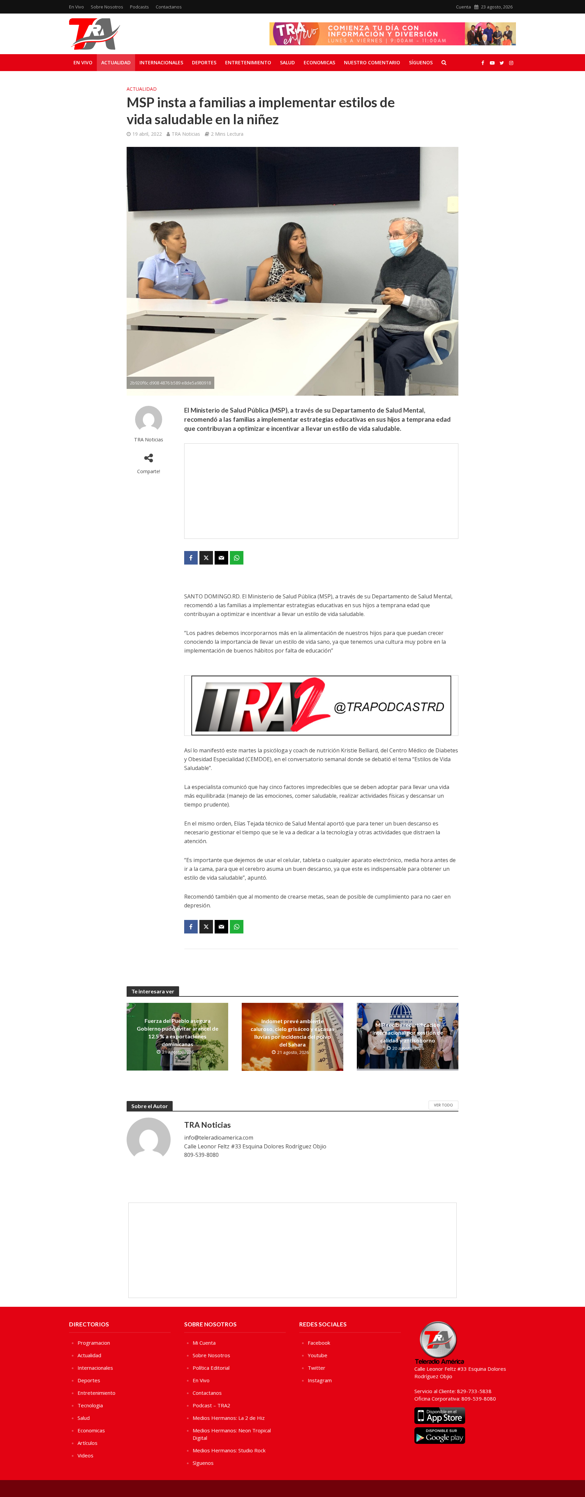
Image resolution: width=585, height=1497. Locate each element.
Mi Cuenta (204, 1342)
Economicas (319, 62)
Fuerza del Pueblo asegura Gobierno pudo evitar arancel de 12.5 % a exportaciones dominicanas (177, 1032)
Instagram (320, 1380)
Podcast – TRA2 (211, 1405)
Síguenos (421, 62)
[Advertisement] (321, 491)
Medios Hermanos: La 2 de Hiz (229, 1417)
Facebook (319, 1342)
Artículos (88, 1442)
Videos (85, 1455)
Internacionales (161, 62)
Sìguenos (203, 1462)
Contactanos (169, 7)
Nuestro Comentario (372, 62)
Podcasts (139, 7)
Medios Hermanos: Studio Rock (229, 1450)
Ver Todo (443, 1104)
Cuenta (463, 7)
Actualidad (116, 62)
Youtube (317, 1355)
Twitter (316, 1367)
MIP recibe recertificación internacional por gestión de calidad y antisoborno (407, 1032)
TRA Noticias (186, 134)
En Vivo (76, 7)
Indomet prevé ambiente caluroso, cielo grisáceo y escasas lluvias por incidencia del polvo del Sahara (292, 1033)
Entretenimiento (248, 62)
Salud (287, 62)
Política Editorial (211, 1367)
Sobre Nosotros (107, 7)
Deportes (204, 62)
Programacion (94, 1342)
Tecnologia (90, 1405)
